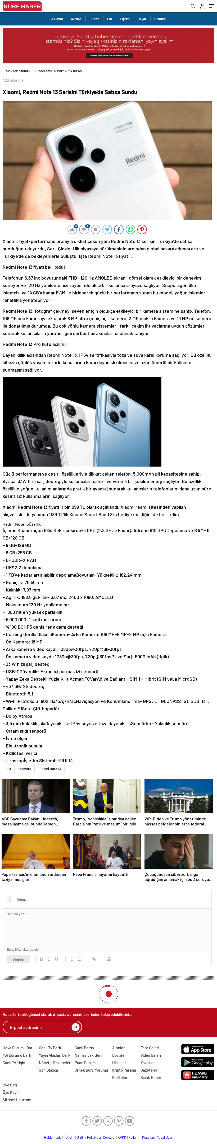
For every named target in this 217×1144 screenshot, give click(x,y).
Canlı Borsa (84, 1047)
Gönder (18, 959)
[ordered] (71, 959)
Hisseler (119, 1062)
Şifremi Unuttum (17, 1099)
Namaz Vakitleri (88, 1055)
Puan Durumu (86, 1062)
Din (109, 19)
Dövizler (119, 1055)
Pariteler (120, 1077)
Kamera (25, 769)
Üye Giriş (10, 1084)
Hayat (142, 19)
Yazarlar (148, 1062)
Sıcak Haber (151, 1077)
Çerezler (109, 1137)
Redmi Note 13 (50, 769)
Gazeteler (149, 1070)
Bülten (94, 19)
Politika (160, 19)
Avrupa (76, 19)
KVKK (122, 1137)
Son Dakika (48, 1070)
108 (8, 769)
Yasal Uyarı (165, 1137)
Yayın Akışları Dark (54, 1055)
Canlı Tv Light (14, 1062)
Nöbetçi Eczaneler (55, 1062)
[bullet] (79, 959)
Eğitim (125, 19)
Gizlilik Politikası (89, 1137)
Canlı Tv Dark (50, 1047)
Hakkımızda (53, 1137)
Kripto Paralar (124, 1070)
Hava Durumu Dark (19, 1047)
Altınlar (118, 1047)
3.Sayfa (57, 19)
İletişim (69, 1137)
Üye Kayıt (11, 1092)
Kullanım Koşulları (141, 1137)
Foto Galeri (150, 1047)
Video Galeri (151, 1055)
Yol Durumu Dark (17, 1055)
